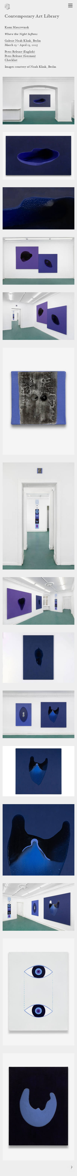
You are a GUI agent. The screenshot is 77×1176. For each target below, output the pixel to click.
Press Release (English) (20, 51)
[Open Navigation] (70, 5)
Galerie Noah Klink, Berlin (23, 40)
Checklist (11, 60)
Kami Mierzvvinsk (17, 27)
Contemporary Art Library (32, 16)
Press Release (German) (20, 56)
